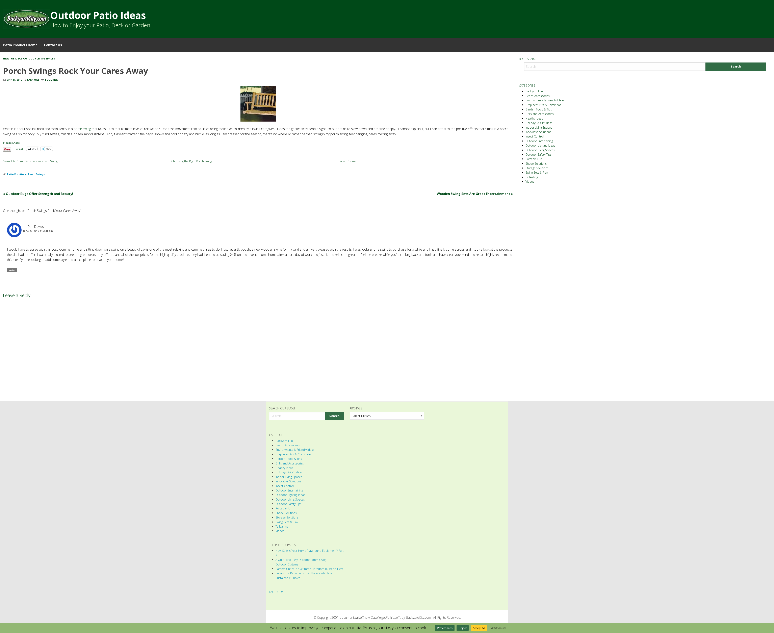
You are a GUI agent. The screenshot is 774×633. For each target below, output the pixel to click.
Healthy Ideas (12, 58)
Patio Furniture (17, 174)
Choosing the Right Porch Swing (191, 161)
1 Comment (52, 79)
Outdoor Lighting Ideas (540, 145)
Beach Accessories (537, 96)
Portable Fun (533, 159)
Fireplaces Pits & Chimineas (543, 105)
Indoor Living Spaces (538, 127)
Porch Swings (348, 161)
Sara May (33, 79)
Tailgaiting (531, 177)
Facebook (276, 592)
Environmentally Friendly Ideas (544, 100)
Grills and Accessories (539, 114)
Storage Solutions (536, 168)
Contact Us (53, 45)
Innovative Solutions (538, 132)
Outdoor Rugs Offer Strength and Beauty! (38, 194)
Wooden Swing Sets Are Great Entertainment (475, 194)
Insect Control (534, 136)
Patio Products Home (20, 45)
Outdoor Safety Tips (538, 154)
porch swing (82, 129)
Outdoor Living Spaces (39, 58)
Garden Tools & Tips (538, 109)
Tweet (18, 148)
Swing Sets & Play (536, 172)
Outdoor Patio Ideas (98, 15)
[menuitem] (20, 45)
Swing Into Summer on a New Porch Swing (30, 161)
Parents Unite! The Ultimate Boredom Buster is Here (309, 569)
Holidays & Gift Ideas (538, 123)
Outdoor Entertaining (539, 141)
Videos (529, 181)
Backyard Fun (534, 91)
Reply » (12, 270)
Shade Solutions (536, 164)
